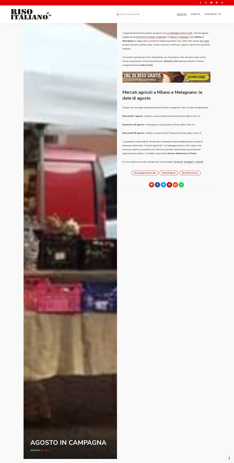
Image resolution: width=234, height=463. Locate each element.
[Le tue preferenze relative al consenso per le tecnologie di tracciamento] (229, 458)
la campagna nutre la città (145, 173)
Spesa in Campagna (179, 37)
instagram (206, 2)
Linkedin (199, 161)
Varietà (195, 14)
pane (206, 40)
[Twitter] (163, 184)
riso (201, 40)
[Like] (151, 184)
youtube (211, 2)
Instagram (188, 161)
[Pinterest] (169, 184)
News (46, 450)
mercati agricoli (169, 173)
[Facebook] (157, 184)
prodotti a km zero (190, 173)
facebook (200, 2)
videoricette (212, 14)
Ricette (182, 14)
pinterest (216, 2)
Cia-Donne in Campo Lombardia (151, 37)
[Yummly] (175, 184)
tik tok (222, 2)
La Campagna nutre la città (179, 33)
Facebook (178, 161)
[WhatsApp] (181, 184)
